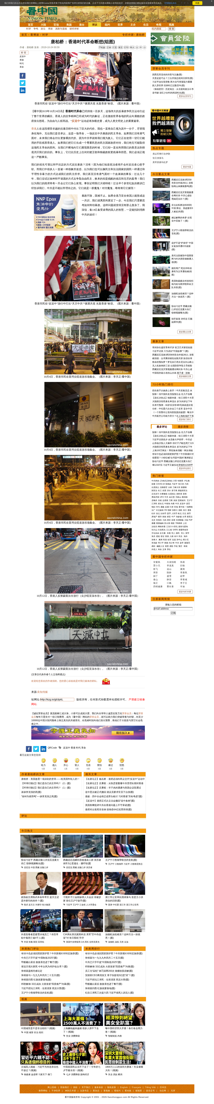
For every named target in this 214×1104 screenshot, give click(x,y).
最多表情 (183, 426)
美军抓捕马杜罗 (160, 162)
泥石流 (27, 867)
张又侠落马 (158, 158)
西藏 (37, 867)
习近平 (127, 864)
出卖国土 (155, 487)
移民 (178, 533)
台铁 (170, 487)
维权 (173, 523)
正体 (109, 47)
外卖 (26, 942)
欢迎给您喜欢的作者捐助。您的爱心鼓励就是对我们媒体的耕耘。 (65, 681)
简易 (182, 562)
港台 (81, 24)
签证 (162, 536)
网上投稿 (52, 1087)
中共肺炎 (155, 481)
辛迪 (182, 586)
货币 (169, 513)
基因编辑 (160, 523)
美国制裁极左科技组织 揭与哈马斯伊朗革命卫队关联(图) (182, 284)
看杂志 (96, 1090)
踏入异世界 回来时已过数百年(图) (168, 85)
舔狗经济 (84, 1074)
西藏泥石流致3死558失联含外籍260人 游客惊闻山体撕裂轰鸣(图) (182, 182)
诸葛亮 (187, 543)
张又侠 (181, 484)
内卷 (119, 1036)
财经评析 (74, 28)
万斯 (171, 500)
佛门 (50, 1074)
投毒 (31, 942)
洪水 (169, 490)
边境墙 (165, 500)
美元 (158, 513)
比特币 (163, 513)
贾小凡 (156, 565)
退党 (185, 494)
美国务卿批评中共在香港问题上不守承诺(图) (108, 805)
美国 (69, 24)
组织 (41, 1032)
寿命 (160, 549)
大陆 (43, 24)
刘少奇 (172, 543)
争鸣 (35, 28)
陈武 (26, 904)
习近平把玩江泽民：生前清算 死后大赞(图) (43, 988)
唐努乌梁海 (183, 526)
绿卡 (176, 536)
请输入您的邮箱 (173, 604)
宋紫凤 (156, 562)
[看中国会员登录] (172, 38)
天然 (122, 942)
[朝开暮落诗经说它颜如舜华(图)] (161, 319)
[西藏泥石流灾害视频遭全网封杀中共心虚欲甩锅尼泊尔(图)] (161, 192)
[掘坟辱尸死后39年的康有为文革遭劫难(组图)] (161, 268)
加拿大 (175, 510)
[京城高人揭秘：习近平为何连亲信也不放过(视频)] (40, 1043)
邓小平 (161, 543)
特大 (132, 47)
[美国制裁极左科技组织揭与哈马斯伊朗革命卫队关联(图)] (161, 281)
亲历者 (89, 867)
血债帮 (34, 1074)
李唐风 (183, 572)
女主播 (163, 533)
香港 (22, 60)
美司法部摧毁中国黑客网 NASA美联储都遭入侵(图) (182, 258)
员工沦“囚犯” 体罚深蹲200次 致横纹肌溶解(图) (109, 971)
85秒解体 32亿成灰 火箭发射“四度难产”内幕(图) (45, 984)
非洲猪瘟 (180, 520)
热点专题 (158, 148)
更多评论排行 (185, 468)
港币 (189, 513)
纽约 (107, 24)
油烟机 (111, 942)
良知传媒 (42, 691)
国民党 (179, 494)
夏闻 (182, 569)
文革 (164, 549)
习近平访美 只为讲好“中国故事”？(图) (170, 351)
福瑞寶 (138, 1090)
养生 (169, 549)
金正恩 (172, 497)
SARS (175, 530)
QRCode (52, 747)
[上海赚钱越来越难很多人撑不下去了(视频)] (82, 1005)
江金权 (82, 904)
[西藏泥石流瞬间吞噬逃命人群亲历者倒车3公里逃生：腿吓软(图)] (82, 836)
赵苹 (182, 576)
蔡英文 (190, 517)
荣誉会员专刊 (161, 68)
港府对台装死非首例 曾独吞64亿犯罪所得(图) (108, 809)
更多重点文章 (185, 332)
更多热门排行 (185, 419)
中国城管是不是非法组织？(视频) (38, 1028)
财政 (164, 517)
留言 (121, 47)
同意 (197, 3)
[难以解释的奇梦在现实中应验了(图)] (161, 217)
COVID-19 (160, 484)
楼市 (160, 517)
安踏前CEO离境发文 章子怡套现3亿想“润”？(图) (110, 975)
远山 (169, 569)
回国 (167, 536)
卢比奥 (187, 481)
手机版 (102, 47)
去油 (126, 942)
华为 (158, 507)
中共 (166, 497)
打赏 (115, 47)
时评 (28, 28)
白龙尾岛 (162, 530)
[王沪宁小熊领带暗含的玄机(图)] (125, 836)
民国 (165, 540)
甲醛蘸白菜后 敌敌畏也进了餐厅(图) (39, 962)
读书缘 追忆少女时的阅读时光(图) (168, 92)
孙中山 (179, 540)
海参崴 (179, 517)
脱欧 (180, 510)
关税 (160, 500)
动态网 (163, 1090)
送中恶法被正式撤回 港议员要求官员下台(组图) (109, 792)
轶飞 (155, 569)
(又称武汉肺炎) (166, 481)
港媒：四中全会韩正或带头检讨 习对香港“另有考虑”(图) (113, 796)
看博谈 (34, 34)
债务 (189, 510)
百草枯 (41, 942)
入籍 (171, 536)
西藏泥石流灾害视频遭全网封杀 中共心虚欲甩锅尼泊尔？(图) (182, 195)
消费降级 (75, 1036)
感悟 (171, 546)
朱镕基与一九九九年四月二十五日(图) (40, 975)
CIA (82, 942)
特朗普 (180, 481)
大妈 (164, 520)
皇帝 (182, 543)
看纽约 (117, 1090)
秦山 (155, 579)
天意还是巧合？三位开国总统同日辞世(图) (172, 78)
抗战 (174, 540)
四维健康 (158, 586)
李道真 (170, 565)
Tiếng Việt (150, 1087)
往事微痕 (163, 494)
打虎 (171, 507)
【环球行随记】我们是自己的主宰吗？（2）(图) (46, 783)
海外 (186, 536)
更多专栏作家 (185, 591)
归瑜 (182, 565)
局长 (87, 942)
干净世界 (56, 1090)
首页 (30, 24)
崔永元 (161, 503)
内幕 (173, 503)
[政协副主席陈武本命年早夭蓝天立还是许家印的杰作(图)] (40, 873)
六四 (186, 484)
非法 (36, 1032)
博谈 (94, 24)
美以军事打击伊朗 (161, 154)
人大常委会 (91, 904)
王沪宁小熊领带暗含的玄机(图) (121, 860)
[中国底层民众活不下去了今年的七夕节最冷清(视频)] (82, 1043)
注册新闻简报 (161, 599)
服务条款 (98, 1087)
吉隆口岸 (44, 867)
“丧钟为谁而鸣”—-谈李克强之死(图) (39, 796)
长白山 (154, 530)
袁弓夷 (174, 490)
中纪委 (116, 904)
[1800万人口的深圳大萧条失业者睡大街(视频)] (125, 1043)
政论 (43, 28)
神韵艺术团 (70, 1090)
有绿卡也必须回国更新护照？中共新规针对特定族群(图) (50, 953)
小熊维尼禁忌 (136, 864)
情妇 (153, 507)
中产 (173, 517)
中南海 (167, 503)
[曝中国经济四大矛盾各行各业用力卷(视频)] (125, 1005)
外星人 (154, 549)
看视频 (107, 1090)
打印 (126, 47)
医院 (35, 942)
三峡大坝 (176, 487)
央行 (185, 510)
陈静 (169, 572)
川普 (175, 481)
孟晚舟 (154, 500)
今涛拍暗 (171, 562)
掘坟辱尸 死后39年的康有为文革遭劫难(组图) (181, 271)
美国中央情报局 (73, 942)
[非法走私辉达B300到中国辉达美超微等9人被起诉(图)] (161, 205)
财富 (169, 517)
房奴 (115, 1074)
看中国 (43, 13)
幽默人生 (160, 546)
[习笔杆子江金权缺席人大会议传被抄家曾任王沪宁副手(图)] (82, 873)
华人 (173, 533)
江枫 (169, 583)
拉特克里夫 (94, 942)
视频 (171, 24)
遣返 (158, 536)
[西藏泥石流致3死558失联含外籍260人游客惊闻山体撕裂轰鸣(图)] (161, 179)
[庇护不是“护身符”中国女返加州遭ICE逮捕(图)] (161, 243)
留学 (187, 533)
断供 (120, 1074)
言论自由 (155, 533)
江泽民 (154, 503)
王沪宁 (111, 864)
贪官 (188, 503)
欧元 (180, 513)
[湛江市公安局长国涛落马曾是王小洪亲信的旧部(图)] (125, 873)
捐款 (75, 1087)
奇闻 (158, 24)
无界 (173, 1090)
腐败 (162, 507)
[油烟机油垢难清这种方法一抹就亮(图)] (125, 911)
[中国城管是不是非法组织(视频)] (40, 1005)
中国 (33, 867)
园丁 (155, 576)
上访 (185, 523)
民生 (181, 536)
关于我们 (86, 1087)
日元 (184, 513)
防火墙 (167, 523)
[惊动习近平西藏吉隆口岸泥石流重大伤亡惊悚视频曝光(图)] (40, 836)
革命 (22, 67)
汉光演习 (155, 494)
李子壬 (183, 583)
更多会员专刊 (185, 96)
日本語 (163, 1087)
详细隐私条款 (170, 3)
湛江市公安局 (132, 904)
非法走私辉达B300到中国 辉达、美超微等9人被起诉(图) (182, 208)
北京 (153, 520)
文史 (133, 24)
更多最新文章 (185, 376)
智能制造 (112, 1036)
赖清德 (185, 497)
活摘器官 (163, 487)
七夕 (68, 1074)
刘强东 (159, 520)
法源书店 (84, 1090)
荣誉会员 (126, 713)
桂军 (169, 540)
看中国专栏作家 (163, 556)
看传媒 (128, 1090)
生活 (145, 24)
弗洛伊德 (155, 497)
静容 (169, 579)
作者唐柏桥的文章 (33, 774)
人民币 (174, 513)
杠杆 (153, 513)
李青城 (183, 579)
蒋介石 (186, 540)
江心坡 (169, 530)
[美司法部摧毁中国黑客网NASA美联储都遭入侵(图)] (161, 255)
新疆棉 (184, 487)
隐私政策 (111, 1087)
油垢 (117, 942)
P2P (190, 520)
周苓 (155, 572)
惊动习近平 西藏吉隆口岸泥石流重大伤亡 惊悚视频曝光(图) (181, 309)
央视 (169, 533)
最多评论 (162, 426)
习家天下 (42, 1074)
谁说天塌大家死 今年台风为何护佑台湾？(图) (44, 966)
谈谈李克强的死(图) (31, 792)
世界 (120, 24)
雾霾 (153, 523)
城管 (31, 1032)
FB (165, 510)
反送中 (23, 56)
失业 (68, 1036)
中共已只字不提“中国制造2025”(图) (39, 958)
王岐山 (178, 497)
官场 (56, 24)
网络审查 (162, 526)
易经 (154, 546)
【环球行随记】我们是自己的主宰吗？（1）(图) (46, 787)
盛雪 (169, 576)
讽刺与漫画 (61, 28)
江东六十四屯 (172, 526)
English (124, 1087)
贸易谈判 (182, 500)
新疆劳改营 (183, 530)
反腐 (167, 507)
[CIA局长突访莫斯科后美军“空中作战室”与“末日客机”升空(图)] (82, 911)
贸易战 (168, 484)
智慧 (167, 546)
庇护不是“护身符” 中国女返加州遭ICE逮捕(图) (182, 246)
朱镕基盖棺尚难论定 (31, 971)
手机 (176, 546)
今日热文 (27, 830)
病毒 (153, 484)
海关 (153, 536)
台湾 (184, 517)
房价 (169, 520)
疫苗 (164, 490)
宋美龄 (154, 543)
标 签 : (24, 52)
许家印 (38, 904)
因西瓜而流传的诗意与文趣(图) (167, 74)
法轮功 (154, 526)
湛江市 (123, 904)
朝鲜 (169, 510)
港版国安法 (182, 490)
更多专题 (187, 167)
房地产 (154, 517)
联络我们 (64, 1087)
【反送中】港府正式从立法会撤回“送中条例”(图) (110, 801)
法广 (153, 510)
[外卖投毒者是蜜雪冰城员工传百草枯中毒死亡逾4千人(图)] (40, 911)
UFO (162, 497)
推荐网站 (43, 1090)
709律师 (178, 523)
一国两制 (189, 507)
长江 (160, 490)
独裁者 (27, 1074)
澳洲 (160, 540)
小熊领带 (119, 864)
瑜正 (155, 583)
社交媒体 (160, 510)
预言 (180, 546)
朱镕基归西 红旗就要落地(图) (36, 979)
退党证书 (150, 1090)
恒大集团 (46, 904)
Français (136, 1087)
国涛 (110, 904)
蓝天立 (32, 904)
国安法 (154, 490)
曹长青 (170, 586)
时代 (22, 63)
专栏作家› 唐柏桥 (133, 34)
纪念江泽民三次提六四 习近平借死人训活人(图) (109, 992)
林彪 (166, 543)
